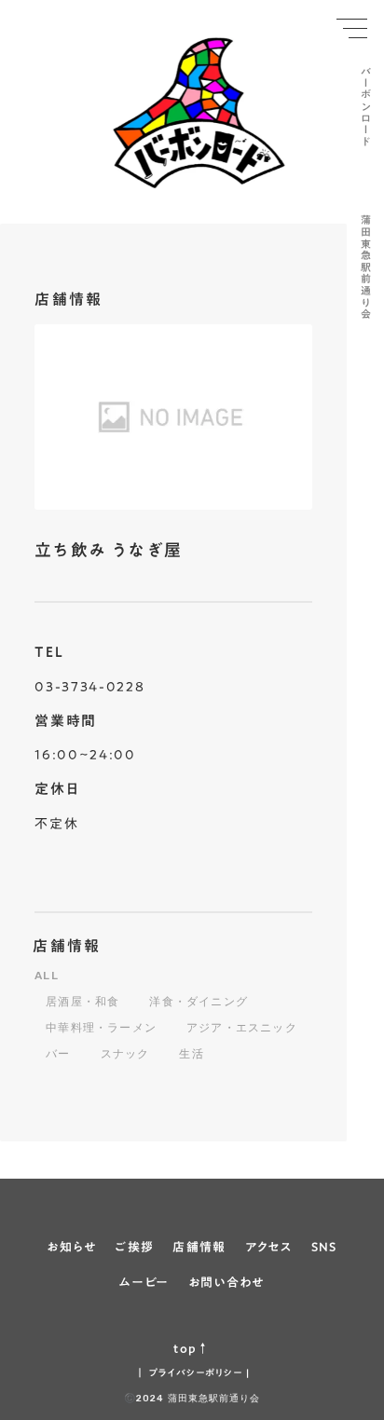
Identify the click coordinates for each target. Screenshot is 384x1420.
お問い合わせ (226, 1282)
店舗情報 (67, 945)
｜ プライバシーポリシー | (192, 1372)
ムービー (144, 1282)
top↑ (191, 1348)
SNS (324, 1246)
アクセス (269, 1246)
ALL (46, 975)
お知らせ (71, 1246)
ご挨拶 (134, 1246)
